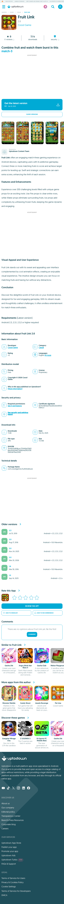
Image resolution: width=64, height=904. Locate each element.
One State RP (9, 1)
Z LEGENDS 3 (25, 738)
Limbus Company (19, 1)
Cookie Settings (8, 886)
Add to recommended (45, 613)
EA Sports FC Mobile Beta (42, 739)
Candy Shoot (25, 703)
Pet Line (58, 703)
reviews (8, 39)
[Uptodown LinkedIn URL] (23, 788)
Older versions (32, 114)
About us (5, 803)
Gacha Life (9, 665)
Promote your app (9, 851)
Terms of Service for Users (13, 878)
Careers (4, 828)
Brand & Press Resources (12, 820)
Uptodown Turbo (11, 859)
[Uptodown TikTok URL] (8, 788)
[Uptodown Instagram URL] (18, 788)
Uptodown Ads (8, 855)
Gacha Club (41, 665)
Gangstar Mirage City (9, 739)
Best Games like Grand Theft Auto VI (37, 1)
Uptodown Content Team (19, 151)
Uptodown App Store (11, 843)
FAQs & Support (8, 863)
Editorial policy (8, 811)
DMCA (4, 895)
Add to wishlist (12, 613)
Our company (7, 807)
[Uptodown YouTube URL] (3, 788)
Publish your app (9, 847)
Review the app (32, 606)
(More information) (15, 389)
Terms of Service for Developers (16, 891)
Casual (41, 347)
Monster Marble (9, 703)
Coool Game (24, 25)
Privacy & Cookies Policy (12, 882)
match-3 (6, 51)
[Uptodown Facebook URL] (28, 788)
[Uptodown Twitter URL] (13, 788)
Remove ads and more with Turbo (30, 95)
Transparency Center (10, 816)
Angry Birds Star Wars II (25, 666)
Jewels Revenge (41, 703)
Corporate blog (8, 824)
